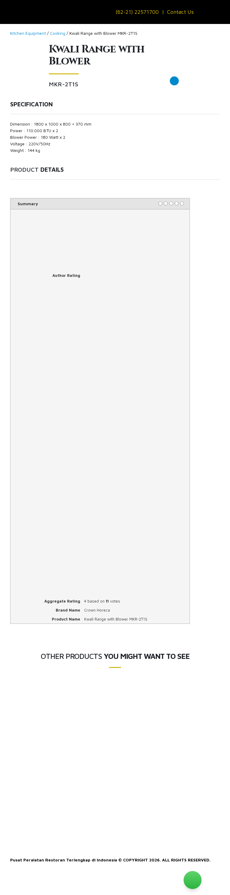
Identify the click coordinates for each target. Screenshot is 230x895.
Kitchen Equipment (28, 33)
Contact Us (180, 12)
